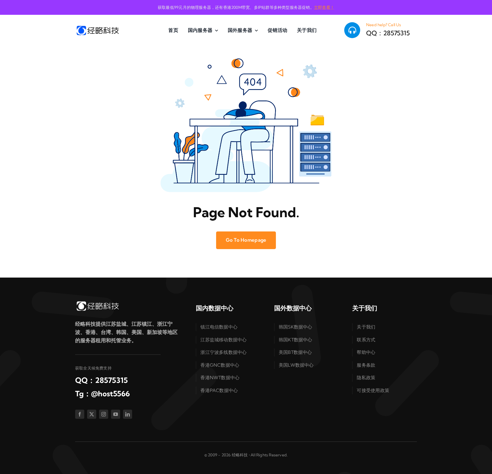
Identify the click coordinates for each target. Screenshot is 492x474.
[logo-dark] (97, 27)
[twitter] (91, 414)
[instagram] (103, 414)
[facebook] (79, 414)
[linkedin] (127, 414)
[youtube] (115, 414)
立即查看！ (324, 7)
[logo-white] (97, 303)
